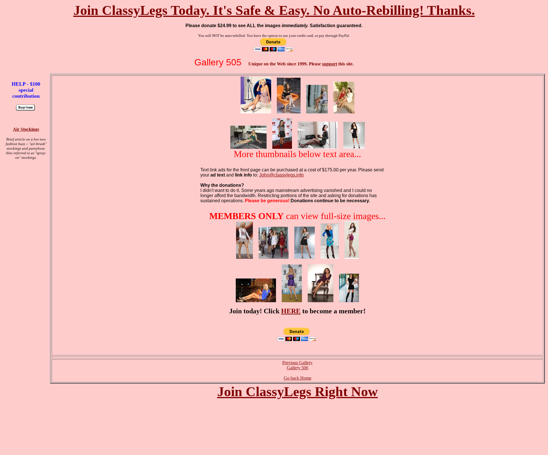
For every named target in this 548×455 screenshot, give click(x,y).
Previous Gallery (297, 362)
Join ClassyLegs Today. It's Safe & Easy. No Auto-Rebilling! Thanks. (274, 10)
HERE (291, 311)
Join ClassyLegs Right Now (297, 391)
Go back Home (297, 378)
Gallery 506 (297, 367)
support (329, 63)
